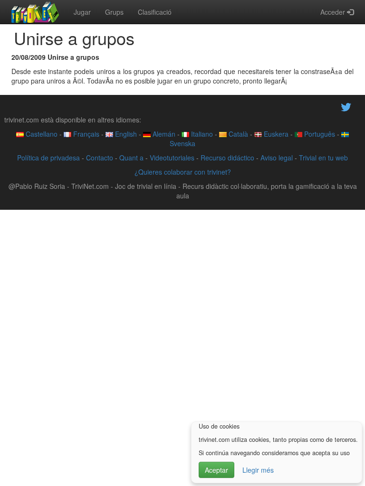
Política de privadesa (48, 157)
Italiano (201, 134)
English (125, 134)
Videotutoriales (172, 157)
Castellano (41, 134)
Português (318, 134)
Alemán (163, 134)
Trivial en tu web (323, 157)
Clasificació (155, 12)
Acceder (333, 12)
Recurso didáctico (227, 157)
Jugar (82, 12)
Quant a (131, 157)
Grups (114, 12)
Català (237, 134)
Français (85, 134)
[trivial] (35, 12)
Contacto (99, 157)
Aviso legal (276, 157)
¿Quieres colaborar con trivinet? (182, 172)
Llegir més (258, 470)
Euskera (275, 134)
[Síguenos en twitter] (346, 106)
